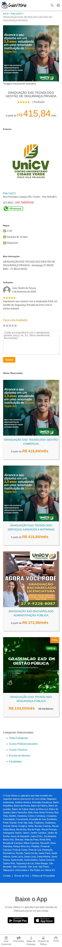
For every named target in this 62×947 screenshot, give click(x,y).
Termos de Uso (21, 875)
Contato (7, 875)
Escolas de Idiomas (19, 755)
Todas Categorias (18, 738)
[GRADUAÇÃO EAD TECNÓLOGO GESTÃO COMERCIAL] (31, 435)
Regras (6, 225)
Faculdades (15, 761)
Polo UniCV (9, 193)
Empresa (7, 129)
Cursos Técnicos (18, 749)
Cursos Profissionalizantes (23, 744)
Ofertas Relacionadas (13, 373)
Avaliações (8, 282)
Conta (56, 940)
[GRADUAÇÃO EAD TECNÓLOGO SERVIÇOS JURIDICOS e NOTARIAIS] (31, 520)
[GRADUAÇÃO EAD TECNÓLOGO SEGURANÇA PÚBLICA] (31, 692)
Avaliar (9, 359)
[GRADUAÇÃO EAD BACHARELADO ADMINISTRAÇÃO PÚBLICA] (31, 606)
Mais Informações (11, 256)
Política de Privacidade (43, 875)
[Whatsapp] (30, 209)
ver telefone (24, 202)
